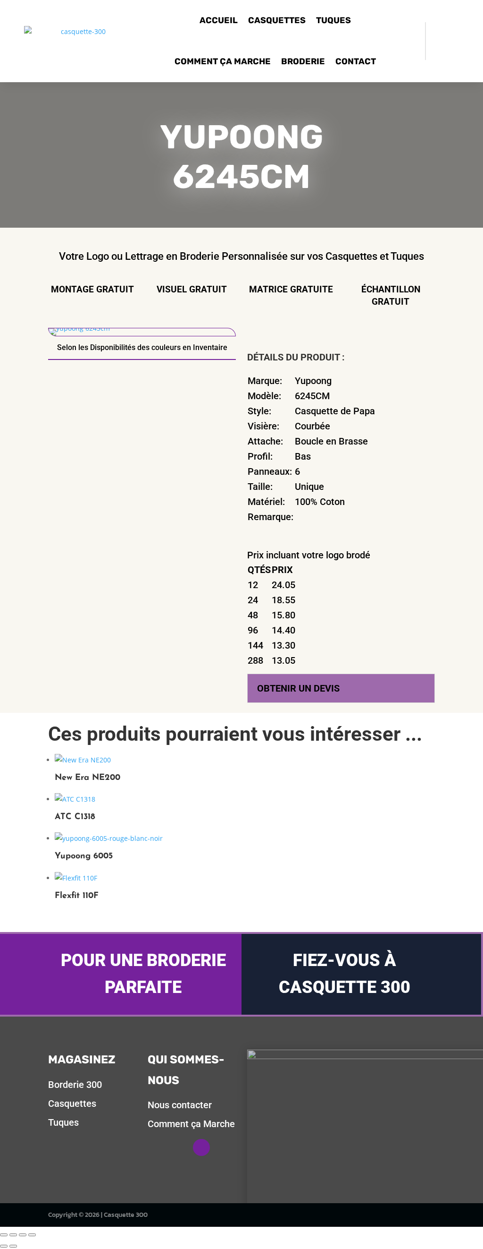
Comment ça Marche (191, 1123)
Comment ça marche (223, 61)
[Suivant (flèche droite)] (13, 1246)
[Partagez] (22, 1234)
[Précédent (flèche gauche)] (4, 1246)
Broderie (303, 61)
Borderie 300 (75, 1084)
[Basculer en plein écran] (13, 1234)
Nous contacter (180, 1105)
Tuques (333, 20)
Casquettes (277, 20)
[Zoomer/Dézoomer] (4, 1234)
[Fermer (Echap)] (32, 1234)
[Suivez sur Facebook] (201, 1147)
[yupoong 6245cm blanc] (79, 328)
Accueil (219, 20)
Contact (355, 61)
